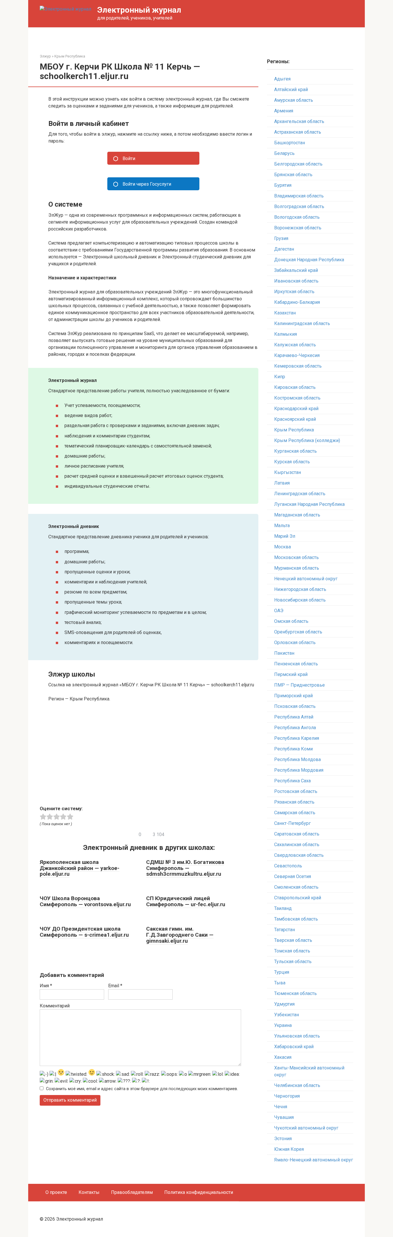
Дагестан (284, 249)
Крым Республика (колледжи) (307, 440)
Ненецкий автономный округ (305, 578)
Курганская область (295, 451)
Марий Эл (284, 536)
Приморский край (293, 695)
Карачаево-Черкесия (297, 355)
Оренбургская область (298, 632)
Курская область (292, 461)
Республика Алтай (293, 717)
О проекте (56, 1192)
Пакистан (284, 653)
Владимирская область (299, 196)
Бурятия (282, 185)
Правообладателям (132, 1192)
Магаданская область (297, 515)
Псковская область (295, 706)
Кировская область (295, 387)
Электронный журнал (139, 10)
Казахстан (285, 313)
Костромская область (297, 398)
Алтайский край (291, 89)
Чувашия (284, 1117)
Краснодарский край (296, 408)
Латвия (282, 483)
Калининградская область (302, 323)
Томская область (292, 951)
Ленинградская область (299, 493)
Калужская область (295, 344)
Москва (282, 547)
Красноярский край (295, 419)
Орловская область (295, 642)
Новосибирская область (300, 600)
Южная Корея (289, 1149)
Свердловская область (299, 855)
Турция (281, 972)
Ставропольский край (297, 897)
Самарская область (294, 812)
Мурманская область (296, 568)
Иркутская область (294, 291)
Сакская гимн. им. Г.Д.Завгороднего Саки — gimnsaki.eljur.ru (179, 934)
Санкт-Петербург (292, 823)
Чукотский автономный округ (306, 1128)
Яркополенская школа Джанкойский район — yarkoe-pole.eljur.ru (79, 868)
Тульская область (293, 961)
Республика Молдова (297, 759)
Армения (283, 111)
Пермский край (291, 674)
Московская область (296, 557)
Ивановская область (296, 281)
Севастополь (288, 866)
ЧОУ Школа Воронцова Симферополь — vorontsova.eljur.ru (85, 901)
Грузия (281, 238)
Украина (283, 1025)
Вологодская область (297, 217)
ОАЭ (278, 610)
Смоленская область (296, 887)
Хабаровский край (294, 1046)
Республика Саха (292, 780)
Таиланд (283, 908)
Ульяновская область (297, 1036)
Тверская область (293, 940)
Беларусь (284, 153)
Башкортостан (289, 142)
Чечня (280, 1106)
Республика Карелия (296, 738)
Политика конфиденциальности (198, 1192)
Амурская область (293, 100)
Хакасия (282, 1057)
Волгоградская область (299, 206)
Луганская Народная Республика (309, 504)
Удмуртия (284, 1004)
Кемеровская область (298, 366)
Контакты (89, 1192)
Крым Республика (69, 56)
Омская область (291, 621)
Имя (46, 985)
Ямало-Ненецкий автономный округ (313, 1160)
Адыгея (282, 79)
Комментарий (55, 1006)
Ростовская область (295, 791)
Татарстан (284, 929)
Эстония (283, 1138)
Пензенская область (296, 663)
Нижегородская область (300, 589)
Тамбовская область (296, 919)
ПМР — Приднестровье (299, 685)
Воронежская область (297, 228)
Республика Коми (293, 749)
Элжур (45, 56)
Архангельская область (299, 121)
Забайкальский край (296, 270)
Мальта (282, 525)
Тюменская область (295, 993)
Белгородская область (298, 164)
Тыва (279, 983)
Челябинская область (297, 1085)
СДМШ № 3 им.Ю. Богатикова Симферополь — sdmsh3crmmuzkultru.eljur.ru (185, 868)
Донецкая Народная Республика (309, 259)
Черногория (287, 1096)
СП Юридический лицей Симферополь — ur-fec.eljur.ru (185, 901)
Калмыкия (285, 334)
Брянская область (293, 174)
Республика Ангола (295, 727)
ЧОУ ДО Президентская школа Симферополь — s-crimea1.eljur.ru (84, 931)
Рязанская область (294, 802)
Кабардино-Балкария (297, 302)
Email (115, 985)
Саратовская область (296, 834)
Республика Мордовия (298, 770)
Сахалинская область (296, 844)
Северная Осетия (292, 876)
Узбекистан (286, 1014)
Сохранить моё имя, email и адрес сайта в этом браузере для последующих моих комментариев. (142, 1088)
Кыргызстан (287, 472)
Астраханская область (297, 132)
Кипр (279, 376)
